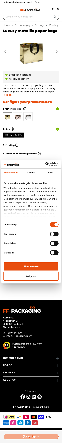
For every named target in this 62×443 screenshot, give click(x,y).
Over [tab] (50, 172)
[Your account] (54, 10)
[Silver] (28, 116)
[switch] (54, 234)
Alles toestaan (31, 266)
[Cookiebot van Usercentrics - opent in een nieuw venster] (45, 164)
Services (9, 372)
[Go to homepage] (30, 9)
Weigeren (31, 276)
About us (9, 379)
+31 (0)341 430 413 (16, 332)
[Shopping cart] (58, 10)
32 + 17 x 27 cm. (13, 134)
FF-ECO (7, 365)
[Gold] (7, 116)
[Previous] (5, 52)
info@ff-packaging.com (19, 335)
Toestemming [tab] (11, 172)
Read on (7, 94)
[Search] (54, 17)
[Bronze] (17, 116)
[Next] (56, 52)
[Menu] (6, 10)
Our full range (13, 358)
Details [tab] (31, 172)
